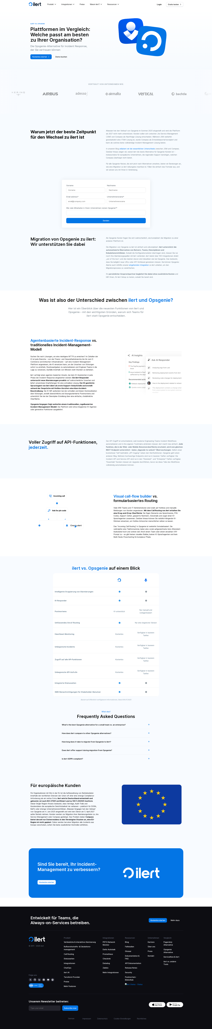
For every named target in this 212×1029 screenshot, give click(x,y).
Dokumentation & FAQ (132, 957)
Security (128, 972)
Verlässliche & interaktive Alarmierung (80, 942)
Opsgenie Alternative (168, 950)
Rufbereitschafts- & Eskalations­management (77, 948)
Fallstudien (129, 946)
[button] (52, 4)
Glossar (128, 951)
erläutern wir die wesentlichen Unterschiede (137, 149)
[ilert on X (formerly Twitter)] (30, 979)
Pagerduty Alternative (168, 943)
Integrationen (69, 963)
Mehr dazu (175, 920)
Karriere (151, 942)
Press (150, 951)
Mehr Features (70, 986)
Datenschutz (102, 1019)
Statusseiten (69, 959)
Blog (127, 942)
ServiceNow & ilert (171, 957)
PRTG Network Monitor (109, 943)
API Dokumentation (133, 963)
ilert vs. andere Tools (170, 962)
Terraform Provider (72, 977)
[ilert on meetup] (52, 979)
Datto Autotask (109, 949)
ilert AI (66, 972)
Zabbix (105, 968)
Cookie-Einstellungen (122, 1019)
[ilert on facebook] (43, 979)
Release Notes (131, 968)
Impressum (86, 1019)
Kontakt (151, 956)
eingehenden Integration (139, 265)
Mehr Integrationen (111, 972)
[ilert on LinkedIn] (39, 979)
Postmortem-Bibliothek (130, 978)
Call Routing (69, 954)
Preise (82, 4)
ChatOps (67, 968)
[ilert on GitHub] (35, 979)
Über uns (151, 946)
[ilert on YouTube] (48, 979)
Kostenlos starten (157, 920)
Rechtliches (141, 1019)
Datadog (106, 963)
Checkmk (107, 959)
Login (159, 4)
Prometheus (108, 954)
